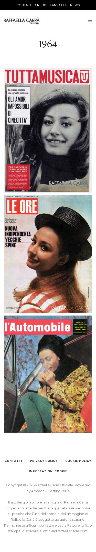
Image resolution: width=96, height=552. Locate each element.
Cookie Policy (78, 461)
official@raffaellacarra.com (65, 531)
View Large (48, 123)
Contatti (13, 461)
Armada (38, 491)
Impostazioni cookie (48, 471)
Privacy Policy (43, 461)
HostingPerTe (59, 491)
